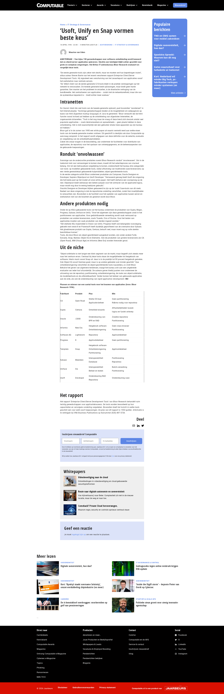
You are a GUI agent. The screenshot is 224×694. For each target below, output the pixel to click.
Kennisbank (42, 640)
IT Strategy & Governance (79, 25)
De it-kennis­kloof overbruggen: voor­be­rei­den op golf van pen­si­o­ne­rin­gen (84, 604)
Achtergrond (106, 45)
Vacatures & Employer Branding (97, 649)
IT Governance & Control (147, 563)
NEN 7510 (41, 677)
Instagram (182, 654)
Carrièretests (42, 635)
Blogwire (86, 663)
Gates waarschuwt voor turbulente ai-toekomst (167, 68)
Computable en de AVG (139, 640)
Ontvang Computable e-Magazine (51, 654)
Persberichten (89, 654)
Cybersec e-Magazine (46, 658)
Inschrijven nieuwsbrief (139, 649)
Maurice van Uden (77, 52)
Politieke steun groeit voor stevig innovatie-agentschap (157, 604)
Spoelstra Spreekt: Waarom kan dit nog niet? (165, 57)
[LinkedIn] (138, 425)
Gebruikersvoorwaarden (83, 687)
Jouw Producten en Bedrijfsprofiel (98, 640)
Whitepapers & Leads (92, 644)
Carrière (65, 599)
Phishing (40, 668)
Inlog (131, 654)
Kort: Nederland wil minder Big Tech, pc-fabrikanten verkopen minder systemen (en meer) (165, 82)
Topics (40, 663)
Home (62, 25)
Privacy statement (107, 687)
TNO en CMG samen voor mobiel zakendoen (166, 37)
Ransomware (42, 672)
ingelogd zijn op (79, 534)
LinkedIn (182, 644)
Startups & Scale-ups (146, 599)
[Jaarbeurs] (174, 688)
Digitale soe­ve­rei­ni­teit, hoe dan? (76, 566)
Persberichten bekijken (93, 658)
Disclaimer (62, 687)
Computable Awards (45, 644)
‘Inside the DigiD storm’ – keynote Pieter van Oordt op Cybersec (157, 586)
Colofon (132, 635)
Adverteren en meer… (92, 635)
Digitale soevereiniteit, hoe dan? (166, 47)
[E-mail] (133, 425)
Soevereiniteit (67, 563)
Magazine (41, 649)
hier (113, 456)
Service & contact (136, 644)
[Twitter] (142, 425)
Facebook (182, 635)
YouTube (182, 649)
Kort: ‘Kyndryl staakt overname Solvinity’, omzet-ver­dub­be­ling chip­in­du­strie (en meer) (82, 586)
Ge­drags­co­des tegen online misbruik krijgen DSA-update (157, 567)
